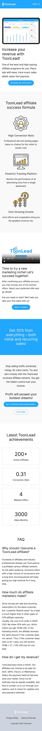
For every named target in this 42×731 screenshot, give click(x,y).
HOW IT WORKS (21, 307)
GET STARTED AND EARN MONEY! (21, 404)
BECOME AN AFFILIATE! (21, 83)
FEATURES (20, 412)
